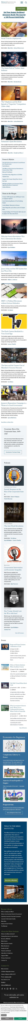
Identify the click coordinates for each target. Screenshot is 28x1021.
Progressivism (8, 804)
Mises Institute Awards (6, 943)
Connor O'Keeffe (12, 344)
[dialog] (14, 1012)
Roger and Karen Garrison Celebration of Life (17, 646)
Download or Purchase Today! (13, 452)
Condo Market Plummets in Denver (11, 205)
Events (3, 640)
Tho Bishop (13, 538)
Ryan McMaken (11, 247)
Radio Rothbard (7, 608)
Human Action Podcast (7, 923)
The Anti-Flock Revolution (13, 526)
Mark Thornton (14, 584)
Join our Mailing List (6, 985)
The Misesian (4, 926)
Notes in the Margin (9, 194)
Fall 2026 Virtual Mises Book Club (18, 684)
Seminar (22, 671)
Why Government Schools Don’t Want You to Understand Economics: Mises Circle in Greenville (18, 709)
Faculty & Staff (5, 948)
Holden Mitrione (6, 187)
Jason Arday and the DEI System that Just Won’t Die (14, 270)
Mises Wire (10, 48)
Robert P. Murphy (15, 496)
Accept (20, 1018)
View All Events (23, 728)
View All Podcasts (19, 633)
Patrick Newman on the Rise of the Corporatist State (14, 490)
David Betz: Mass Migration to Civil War (12, 174)
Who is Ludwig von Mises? (7, 911)
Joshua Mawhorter (18, 121)
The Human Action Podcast (10, 487)
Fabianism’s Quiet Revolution (11, 141)
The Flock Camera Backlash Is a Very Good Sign (12, 332)
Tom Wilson (10, 382)
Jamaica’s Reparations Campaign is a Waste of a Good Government (13, 404)
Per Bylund (10, 310)
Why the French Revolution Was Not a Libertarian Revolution (12, 237)
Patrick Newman (8, 499)
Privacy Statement (6, 958)
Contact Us (4, 960)
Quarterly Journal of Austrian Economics (11, 916)
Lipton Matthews (12, 417)
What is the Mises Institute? (8, 934)
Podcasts (7, 463)
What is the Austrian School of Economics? (11, 914)
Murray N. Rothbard (7, 172)
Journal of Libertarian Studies (8, 919)
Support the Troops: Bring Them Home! (12, 179)
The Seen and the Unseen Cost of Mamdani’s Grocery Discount (12, 366)
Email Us (3, 982)
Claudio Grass (5, 176)
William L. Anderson (12, 279)
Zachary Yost (7, 629)
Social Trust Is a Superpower (11, 38)
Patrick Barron (5, 166)
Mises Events (4, 941)
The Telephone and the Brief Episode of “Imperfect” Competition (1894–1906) (13, 104)
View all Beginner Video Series (14, 812)
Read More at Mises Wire (7, 422)
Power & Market (8, 160)
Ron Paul (4, 181)
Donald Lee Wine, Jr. (18, 153)
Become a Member (11, 880)
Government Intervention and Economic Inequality (13, 568)
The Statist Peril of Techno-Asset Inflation (12, 69)
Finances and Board (6, 950)
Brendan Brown (17, 81)
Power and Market (8, 523)
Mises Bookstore (5, 946)
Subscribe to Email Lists (7, 953)
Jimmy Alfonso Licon (19, 48)
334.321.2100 (8, 977)
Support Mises (21, 8)
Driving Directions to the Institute (9, 936)
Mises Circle (14, 653)
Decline (7, 1018)
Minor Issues (7, 565)
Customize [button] (3, 1015)
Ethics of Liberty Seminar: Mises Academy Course (17, 666)
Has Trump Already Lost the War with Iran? (13, 612)
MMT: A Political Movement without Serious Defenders (11, 302)
